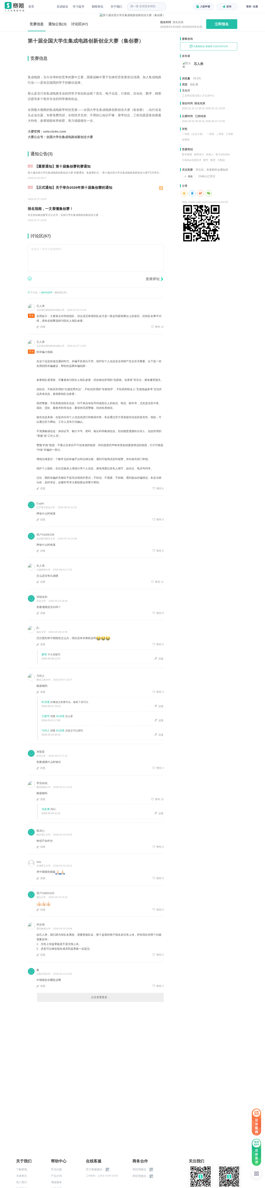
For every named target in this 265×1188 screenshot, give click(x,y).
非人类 (40, 565)
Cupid (40, 503)
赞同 (159, 326)
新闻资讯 (97, 6)
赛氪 (14, 6)
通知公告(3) (57, 24)
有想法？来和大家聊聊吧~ (46, 249)
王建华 (46, 716)
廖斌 (44, 654)
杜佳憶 (46, 701)
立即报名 (222, 24)
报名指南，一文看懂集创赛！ (50, 209)
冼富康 (46, 809)
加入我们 (21, 1182)
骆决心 (40, 830)
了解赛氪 (21, 1169)
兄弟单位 (21, 1175)
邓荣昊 (40, 751)
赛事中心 (45, 6)
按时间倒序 (47, 292)
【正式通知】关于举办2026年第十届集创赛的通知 (73, 187)
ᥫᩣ (37, 628)
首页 (31, 6)
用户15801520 (45, 893)
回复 (43, 326)
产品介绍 (56, 1175)
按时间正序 (60, 292)
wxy (38, 861)
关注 (190, 176)
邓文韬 (40, 924)
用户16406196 (45, 534)
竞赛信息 (37, 24)
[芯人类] (187, 66)
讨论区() (79, 24)
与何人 (40, 675)
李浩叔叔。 (43, 783)
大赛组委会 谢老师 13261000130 (210, 46)
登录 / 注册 (252, 6)
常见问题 (56, 1169)
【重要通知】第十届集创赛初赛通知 (62, 166)
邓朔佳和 (41, 596)
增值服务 (56, 1182)
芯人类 (40, 305)
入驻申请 (205, 6)
